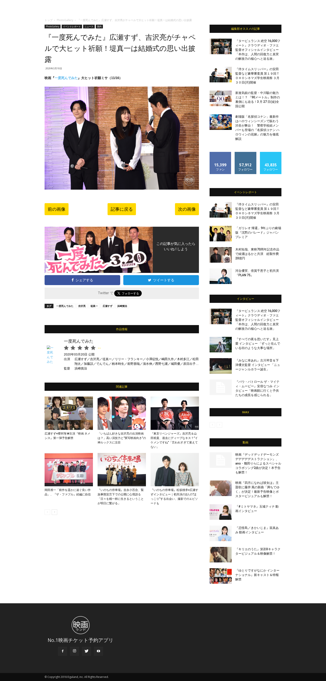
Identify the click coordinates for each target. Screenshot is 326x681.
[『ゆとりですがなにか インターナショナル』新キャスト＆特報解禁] (221, 576)
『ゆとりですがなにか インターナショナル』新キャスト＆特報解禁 (257, 575)
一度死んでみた (64, 306)
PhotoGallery (65, 20)
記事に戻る (122, 209)
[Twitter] (86, 651)
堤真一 (94, 306)
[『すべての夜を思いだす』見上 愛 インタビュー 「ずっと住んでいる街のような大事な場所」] (221, 344)
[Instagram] (74, 651)
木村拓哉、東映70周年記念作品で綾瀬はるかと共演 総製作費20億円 (257, 254)
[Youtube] (98, 651)
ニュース (88, 26)
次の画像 (187, 209)
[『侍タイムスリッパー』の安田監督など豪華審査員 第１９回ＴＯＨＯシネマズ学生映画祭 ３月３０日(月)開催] (221, 74)
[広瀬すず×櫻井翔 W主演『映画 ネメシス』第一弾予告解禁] (69, 413)
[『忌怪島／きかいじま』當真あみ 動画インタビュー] (221, 533)
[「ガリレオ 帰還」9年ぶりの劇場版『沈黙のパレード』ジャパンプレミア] (221, 233)
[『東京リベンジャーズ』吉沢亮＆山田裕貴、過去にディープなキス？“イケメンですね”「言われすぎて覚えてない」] (175, 413)
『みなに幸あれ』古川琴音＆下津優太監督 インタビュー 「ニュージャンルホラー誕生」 (257, 365)
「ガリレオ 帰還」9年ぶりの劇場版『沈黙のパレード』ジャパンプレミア (258, 232)
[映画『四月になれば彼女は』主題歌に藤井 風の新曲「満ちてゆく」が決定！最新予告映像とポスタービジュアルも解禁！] (221, 488)
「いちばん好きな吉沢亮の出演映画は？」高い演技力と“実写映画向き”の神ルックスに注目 (122, 438)
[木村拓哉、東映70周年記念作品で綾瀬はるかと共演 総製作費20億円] (221, 255)
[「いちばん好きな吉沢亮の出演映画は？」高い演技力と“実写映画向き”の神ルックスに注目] (122, 413)
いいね (220, 153)
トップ (49, 20)
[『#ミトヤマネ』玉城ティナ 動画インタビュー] (221, 512)
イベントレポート (72, 26)
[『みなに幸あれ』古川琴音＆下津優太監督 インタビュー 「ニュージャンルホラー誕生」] (221, 366)
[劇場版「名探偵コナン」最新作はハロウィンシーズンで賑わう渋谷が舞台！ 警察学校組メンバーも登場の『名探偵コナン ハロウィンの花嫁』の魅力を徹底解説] (221, 122)
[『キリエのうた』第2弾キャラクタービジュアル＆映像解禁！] (221, 554)
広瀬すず (107, 306)
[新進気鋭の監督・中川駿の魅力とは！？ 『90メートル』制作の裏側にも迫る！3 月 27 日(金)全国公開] (221, 98)
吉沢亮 (82, 306)
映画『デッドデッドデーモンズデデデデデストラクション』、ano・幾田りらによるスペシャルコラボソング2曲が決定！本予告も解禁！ (258, 463)
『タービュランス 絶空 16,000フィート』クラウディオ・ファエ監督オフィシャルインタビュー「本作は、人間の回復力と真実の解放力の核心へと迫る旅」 (257, 49)
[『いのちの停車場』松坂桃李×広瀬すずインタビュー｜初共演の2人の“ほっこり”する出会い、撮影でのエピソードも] (175, 469)
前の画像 (56, 209)
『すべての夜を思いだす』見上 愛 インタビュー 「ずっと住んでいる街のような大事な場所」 (257, 343)
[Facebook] (62, 651)
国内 (99, 26)
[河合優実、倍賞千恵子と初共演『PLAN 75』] (221, 276)
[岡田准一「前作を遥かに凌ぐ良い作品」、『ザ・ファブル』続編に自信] (69, 469)
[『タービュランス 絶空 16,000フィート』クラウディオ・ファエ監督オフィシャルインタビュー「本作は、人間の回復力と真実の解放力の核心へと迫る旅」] (221, 46)
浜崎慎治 (122, 306)
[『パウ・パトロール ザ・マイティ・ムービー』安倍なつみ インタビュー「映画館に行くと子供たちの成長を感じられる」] (221, 387)
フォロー (245, 153)
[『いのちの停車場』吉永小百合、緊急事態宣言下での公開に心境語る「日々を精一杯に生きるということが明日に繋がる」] (122, 469)
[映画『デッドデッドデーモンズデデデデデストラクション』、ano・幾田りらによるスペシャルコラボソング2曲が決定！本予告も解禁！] (221, 460)
